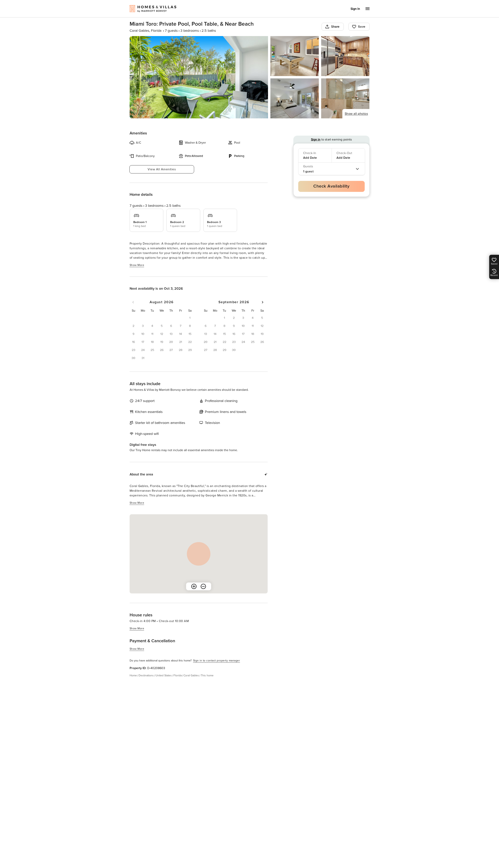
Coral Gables (191, 675)
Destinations (146, 675)
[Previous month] (133, 302)
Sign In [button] (355, 9)
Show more (137, 265)
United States (163, 675)
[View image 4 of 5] (294, 98)
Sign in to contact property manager (216, 660)
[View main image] (199, 77)
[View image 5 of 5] (345, 98)
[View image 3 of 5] (345, 56)
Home (133, 675)
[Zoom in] (194, 586)
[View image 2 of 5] (294, 56)
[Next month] (262, 302)
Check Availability (331, 186)
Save (361, 27)
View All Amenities (162, 169)
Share (335, 27)
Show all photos (356, 114)
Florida (178, 675)
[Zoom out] (203, 586)
